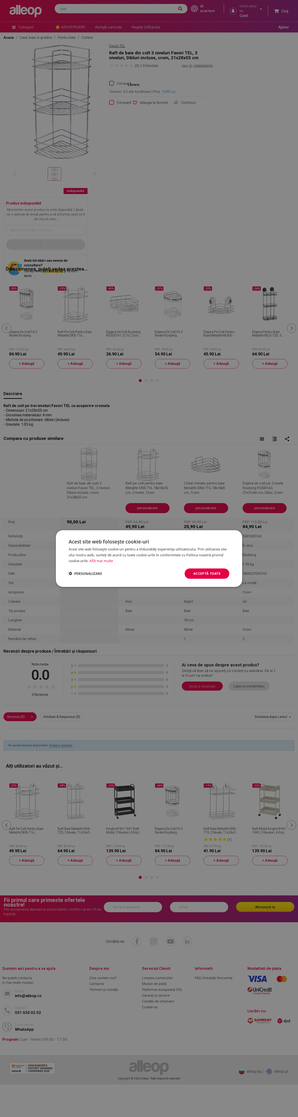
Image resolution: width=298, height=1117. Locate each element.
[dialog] (149, 558)
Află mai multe (101, 560)
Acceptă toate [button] (206, 573)
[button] (85, 573)
